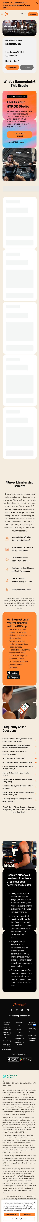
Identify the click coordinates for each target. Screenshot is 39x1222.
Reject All (27, 1214)
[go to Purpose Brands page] (9, 1076)
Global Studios (19, 1023)
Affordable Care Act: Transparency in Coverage (19, 1041)
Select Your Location (7, 1023)
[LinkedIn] (27, 1010)
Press (6, 1038)
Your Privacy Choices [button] (31, 1024)
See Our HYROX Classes (15, 142)
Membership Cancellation (19, 1016)
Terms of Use (32, 1032)
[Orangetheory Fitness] (19, 1004)
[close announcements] (37, 3)
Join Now (26, 67)
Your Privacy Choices (19, 1219)
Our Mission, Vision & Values (7, 1028)
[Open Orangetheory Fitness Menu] (2, 14)
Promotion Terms (32, 1035)
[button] (22, 14)
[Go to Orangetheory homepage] (10, 14)
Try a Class (12, 67)
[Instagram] (22, 1010)
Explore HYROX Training (19, 134)
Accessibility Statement (32, 1039)
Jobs (19, 1026)
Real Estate (19, 1035)
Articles (19, 1029)
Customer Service (6, 1049)
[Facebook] (11, 1010)
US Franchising (7, 1041)
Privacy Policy (32, 1029)
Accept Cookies (11, 1214)
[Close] (34, 1202)
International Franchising (6, 1045)
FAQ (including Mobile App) (7, 1033)
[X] (17, 1010)
